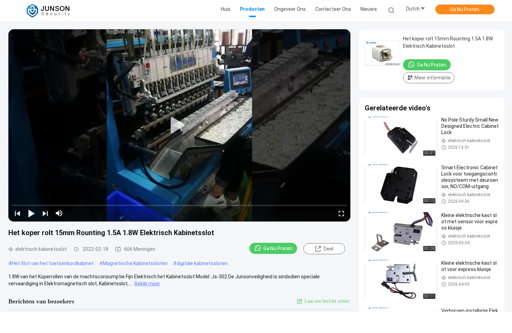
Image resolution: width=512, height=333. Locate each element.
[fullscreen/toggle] (341, 213)
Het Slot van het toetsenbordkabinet (53, 263)
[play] (179, 125)
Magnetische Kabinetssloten (135, 263)
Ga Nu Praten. (465, 9)
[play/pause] (31, 213)
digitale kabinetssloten (202, 263)
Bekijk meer (147, 283)
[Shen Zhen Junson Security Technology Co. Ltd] (48, 10)
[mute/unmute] (59, 213)
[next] (45, 213)
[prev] (17, 213)
